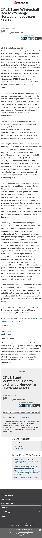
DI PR (3, 31)
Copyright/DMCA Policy (28, 523)
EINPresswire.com (8, 51)
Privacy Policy (14, 525)
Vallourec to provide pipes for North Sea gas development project (26, 467)
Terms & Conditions (10, 523)
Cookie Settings (27, 525)
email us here (6, 334)
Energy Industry (24, 417)
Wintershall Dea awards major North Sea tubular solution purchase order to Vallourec (27, 472)
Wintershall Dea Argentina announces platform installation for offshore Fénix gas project (26, 461)
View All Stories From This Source (26, 478)
